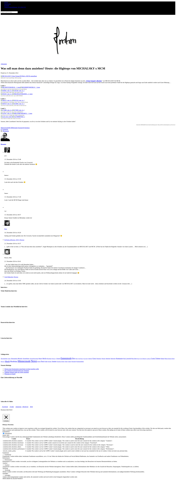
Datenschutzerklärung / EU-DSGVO (15, 7)
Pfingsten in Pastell (9, 374)
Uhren (66, 361)
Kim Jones (134, 358)
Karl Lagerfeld (127, 358)
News (34, 361)
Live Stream (143, 358)
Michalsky (15, 128)
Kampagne (119, 358)
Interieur (108, 358)
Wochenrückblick (80, 361)
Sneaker (20, 128)
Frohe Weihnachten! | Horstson (11, 277)
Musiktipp (13, 361)
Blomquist (6, 131)
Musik (7, 361)
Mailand (162, 358)
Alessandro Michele (16, 358)
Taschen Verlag (60, 361)
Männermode (4, 128)
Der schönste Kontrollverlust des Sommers (16, 370)
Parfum (39, 361)
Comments (4, 129)
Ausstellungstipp (34, 358)
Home (6, 2)
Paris (42, 361)
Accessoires (4, 358)
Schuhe (50, 361)
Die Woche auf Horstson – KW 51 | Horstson (14, 239)
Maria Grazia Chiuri (170, 358)
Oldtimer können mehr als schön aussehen (16, 372)
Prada (46, 361)
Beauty (40, 358)
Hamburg (99, 358)
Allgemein (4, 64)
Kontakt (6, 5)
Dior (73, 358)
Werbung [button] (5, 468)
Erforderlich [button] (6, 431)
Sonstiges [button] (5, 473)
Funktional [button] (6, 453)
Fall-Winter (80, 358)
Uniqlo (69, 361)
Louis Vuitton (155, 358)
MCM (10, 128)
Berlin (45, 358)
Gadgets (90, 358)
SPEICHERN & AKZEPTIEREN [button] (13, 478)
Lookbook (148, 358)
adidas (9, 358)
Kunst (138, 358)
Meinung (3, 361)
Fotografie (85, 358)
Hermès (103, 358)
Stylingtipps (26, 128)
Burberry (54, 358)
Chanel (58, 358)
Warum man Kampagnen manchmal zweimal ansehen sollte (21, 369)
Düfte (76, 358)
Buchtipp (49, 358)
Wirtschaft (73, 361)
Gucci (94, 358)
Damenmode (66, 358)
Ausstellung (26, 358)
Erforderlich (8, 433)
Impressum (7, 4)
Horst (5, 229)
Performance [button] (6, 458)
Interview (113, 358)
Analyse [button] (5, 463)
